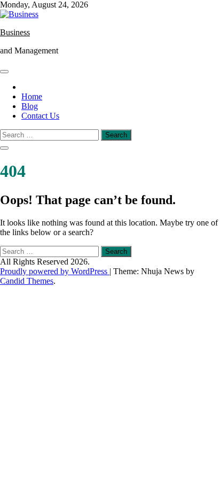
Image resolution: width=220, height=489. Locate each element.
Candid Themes (26, 280)
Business (15, 32)
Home (31, 96)
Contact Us (40, 115)
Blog (29, 106)
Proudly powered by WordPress (54, 271)
